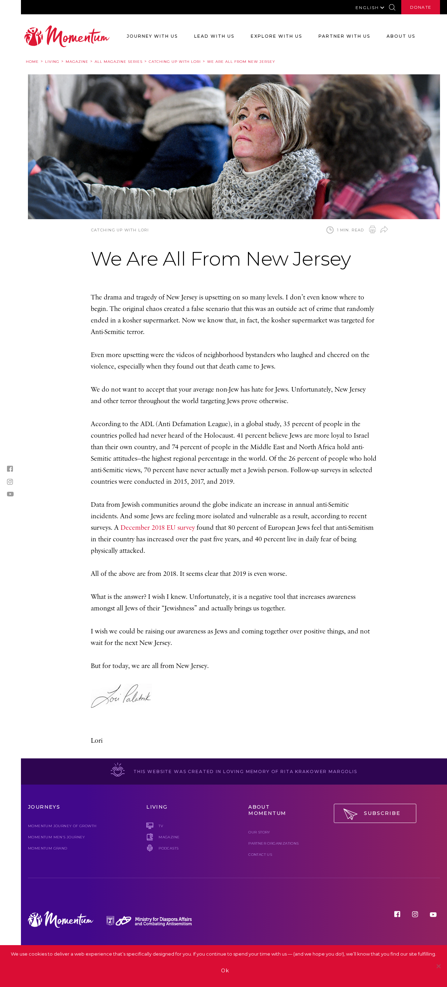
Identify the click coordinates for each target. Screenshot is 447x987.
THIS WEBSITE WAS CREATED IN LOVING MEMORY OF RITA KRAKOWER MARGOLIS (244, 771)
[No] (438, 966)
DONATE (420, 7)
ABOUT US (401, 36)
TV (161, 826)
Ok (225, 970)
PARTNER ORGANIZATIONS (273, 843)
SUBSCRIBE (382, 813)
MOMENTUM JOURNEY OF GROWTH (62, 826)
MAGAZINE (169, 837)
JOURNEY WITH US (152, 36)
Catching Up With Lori (175, 61)
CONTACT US (260, 854)
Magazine (77, 61)
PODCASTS (168, 848)
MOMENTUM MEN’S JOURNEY (56, 837)
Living (52, 61)
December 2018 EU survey (157, 528)
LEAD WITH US (214, 36)
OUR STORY (259, 832)
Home (32, 61)
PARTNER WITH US (344, 36)
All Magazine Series (118, 61)
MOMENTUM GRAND (47, 848)
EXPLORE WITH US (276, 36)
